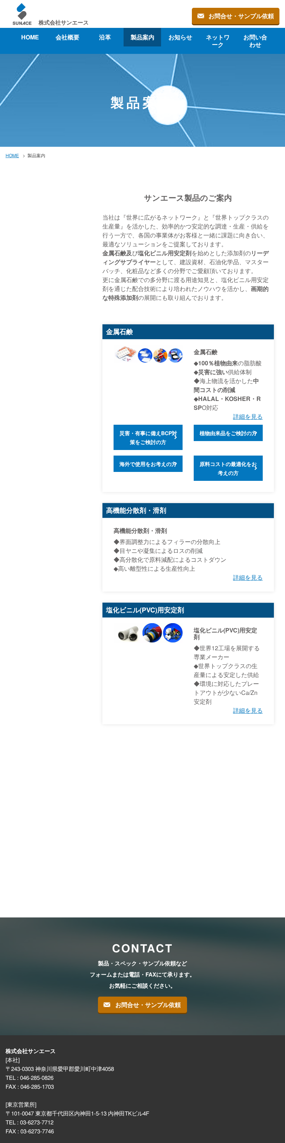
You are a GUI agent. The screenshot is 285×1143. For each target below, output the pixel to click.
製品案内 (142, 37)
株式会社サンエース (64, 22)
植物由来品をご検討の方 (228, 433)
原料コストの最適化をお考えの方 (228, 468)
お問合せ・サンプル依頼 (241, 16)
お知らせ (180, 37)
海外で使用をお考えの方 (148, 463)
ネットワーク (217, 41)
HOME (30, 37)
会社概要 (67, 37)
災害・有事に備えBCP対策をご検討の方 (148, 437)
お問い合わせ (255, 41)
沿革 (105, 37)
